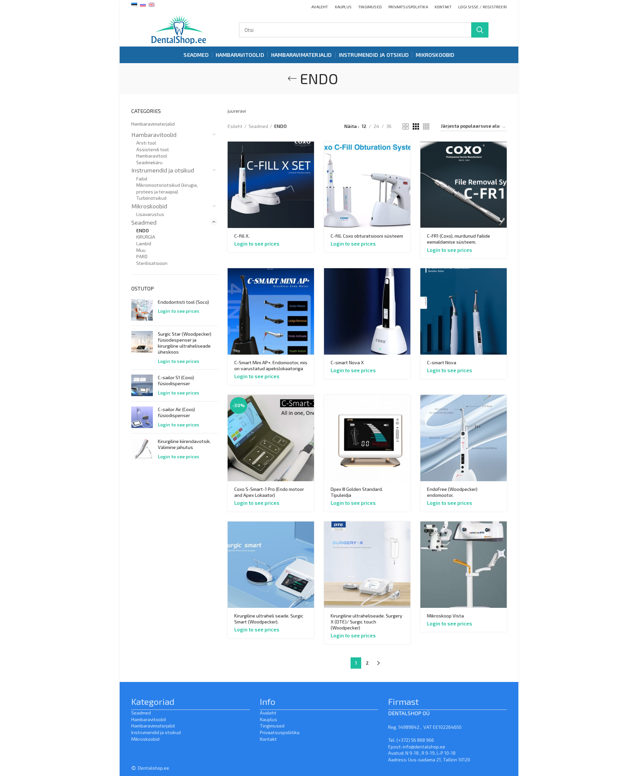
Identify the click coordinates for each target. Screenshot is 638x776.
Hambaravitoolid (153, 134)
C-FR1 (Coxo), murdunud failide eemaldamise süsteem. (458, 239)
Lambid (143, 243)
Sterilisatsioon (151, 263)
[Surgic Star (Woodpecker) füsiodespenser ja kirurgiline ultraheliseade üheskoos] (142, 347)
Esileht (235, 126)
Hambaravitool (151, 156)
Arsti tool (146, 143)
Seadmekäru (149, 162)
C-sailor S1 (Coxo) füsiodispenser (176, 380)
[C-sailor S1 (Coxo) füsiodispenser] (142, 385)
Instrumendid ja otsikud (162, 170)
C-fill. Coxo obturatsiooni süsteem (367, 236)
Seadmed (258, 126)
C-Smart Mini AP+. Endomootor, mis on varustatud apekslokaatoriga (270, 365)
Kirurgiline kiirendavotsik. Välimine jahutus (184, 444)
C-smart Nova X (347, 362)
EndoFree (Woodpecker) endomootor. (452, 492)
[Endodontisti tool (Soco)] (142, 310)
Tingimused (272, 725)
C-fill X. (242, 236)
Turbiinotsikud (151, 198)
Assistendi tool (152, 149)
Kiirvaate (309, 152)
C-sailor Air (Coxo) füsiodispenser (176, 412)
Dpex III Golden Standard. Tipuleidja (357, 492)
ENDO (142, 230)
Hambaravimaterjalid (153, 124)
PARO (142, 256)
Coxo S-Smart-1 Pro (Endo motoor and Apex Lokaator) (269, 492)
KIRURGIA (145, 237)
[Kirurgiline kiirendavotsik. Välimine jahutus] (142, 449)
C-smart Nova (441, 362)
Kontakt (268, 739)
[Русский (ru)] (143, 4)
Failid (141, 178)
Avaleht (268, 713)
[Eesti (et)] (134, 4)
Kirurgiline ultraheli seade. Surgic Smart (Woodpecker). (268, 618)
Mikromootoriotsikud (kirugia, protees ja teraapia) (167, 188)
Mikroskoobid (149, 206)
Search (479, 30)
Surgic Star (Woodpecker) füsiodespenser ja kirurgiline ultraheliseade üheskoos (184, 343)
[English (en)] (152, 4)
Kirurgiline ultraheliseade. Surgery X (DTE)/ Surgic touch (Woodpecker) (366, 621)
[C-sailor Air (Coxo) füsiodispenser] (142, 417)
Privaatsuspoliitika (279, 732)
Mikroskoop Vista (445, 615)
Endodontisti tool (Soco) (183, 302)
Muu (141, 250)
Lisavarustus (150, 214)
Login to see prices (256, 244)
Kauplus (268, 719)
